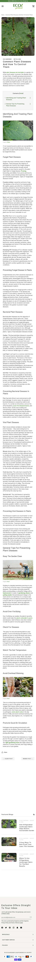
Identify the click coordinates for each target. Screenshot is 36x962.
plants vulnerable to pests (24, 618)
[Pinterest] (10, 927)
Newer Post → (28, 758)
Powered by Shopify (25, 952)
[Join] (29, 917)
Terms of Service (15, 922)
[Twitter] (6, 927)
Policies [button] (5, 945)
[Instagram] (13, 927)
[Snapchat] (17, 927)
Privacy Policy (5, 922)
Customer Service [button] (8, 940)
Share (5, 752)
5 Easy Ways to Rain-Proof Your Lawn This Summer (26, 844)
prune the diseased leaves (21, 406)
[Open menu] (4, 6)
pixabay (8, 142)
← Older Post (8, 758)
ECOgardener (10, 952)
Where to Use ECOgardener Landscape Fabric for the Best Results (26, 862)
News (2, 15)
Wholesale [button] (6, 934)
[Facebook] (2, 927)
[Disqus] (18, 783)
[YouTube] (21, 927)
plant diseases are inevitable (15, 72)
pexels (8, 581)
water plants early (17, 712)
